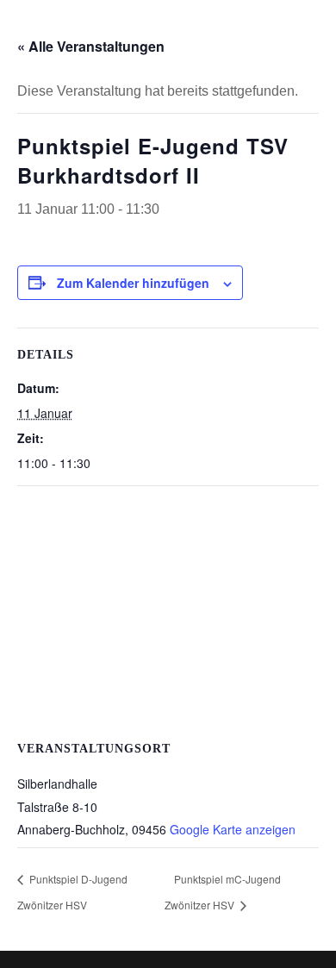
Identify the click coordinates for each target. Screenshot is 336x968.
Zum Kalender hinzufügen (133, 282)
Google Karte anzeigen (233, 829)
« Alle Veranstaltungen (91, 46)
